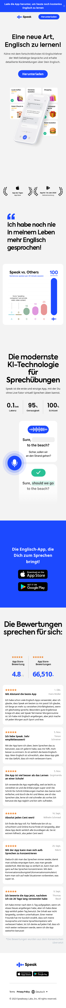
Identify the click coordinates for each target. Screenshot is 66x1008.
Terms (12, 991)
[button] (2, 17)
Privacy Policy (23, 991)
